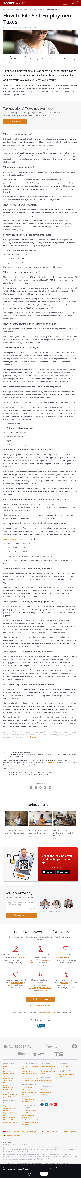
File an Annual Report (9, 1117)
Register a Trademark (9, 1113)
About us (43, 1090)
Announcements (45, 1092)
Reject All (33, 1174)
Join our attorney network (48, 1071)
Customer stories (45, 1083)
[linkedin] (47, 1105)
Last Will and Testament (29, 1110)
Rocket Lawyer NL (69, 1132)
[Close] (77, 1172)
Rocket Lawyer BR (13, 1136)
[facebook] (42, 1105)
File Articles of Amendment (11, 1120)
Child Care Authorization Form (31, 1120)
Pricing (5, 1069)
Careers (42, 1074)
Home (5, 1067)
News (42, 1094)
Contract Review (8, 1078)
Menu (74, 3)
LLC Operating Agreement (30, 1078)
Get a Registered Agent (10, 1108)
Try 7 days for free (40, 999)
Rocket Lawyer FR (51, 1132)
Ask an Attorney (34, 737)
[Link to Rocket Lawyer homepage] (14, 3)
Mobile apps (7, 1085)
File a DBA (6, 1115)
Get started (15, 122)
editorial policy (53, 763)
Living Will (25, 1113)
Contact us (43, 1097)
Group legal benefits (46, 1069)
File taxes (6, 1083)
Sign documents (8, 1076)
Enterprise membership (47, 1067)
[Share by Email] (50, 787)
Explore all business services (11, 1122)
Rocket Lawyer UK (13, 1132)
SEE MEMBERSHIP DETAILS (40, 1005)
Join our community (46, 1080)
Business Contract (27, 1071)
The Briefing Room (9, 1090)
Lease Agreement (27, 1087)
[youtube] (56, 1105)
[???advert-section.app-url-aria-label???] (48, 872)
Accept (44, 1174)
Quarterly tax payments (13, 539)
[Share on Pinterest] (45, 787)
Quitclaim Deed (26, 1097)
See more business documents (31, 1080)
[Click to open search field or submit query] (58, 3)
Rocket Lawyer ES (32, 1132)
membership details (48, 1013)
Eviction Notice (26, 1090)
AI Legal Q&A (7, 1071)
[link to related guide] (16, 818)
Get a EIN (6, 1110)
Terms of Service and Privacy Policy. (18, 1169)
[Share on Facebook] (31, 787)
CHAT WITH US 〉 (64, 1067)
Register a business (9, 1106)
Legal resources (8, 1087)
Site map (6, 1092)
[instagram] (51, 1105)
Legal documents (8, 1074)
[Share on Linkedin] (40, 787)
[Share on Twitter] (36, 787)
